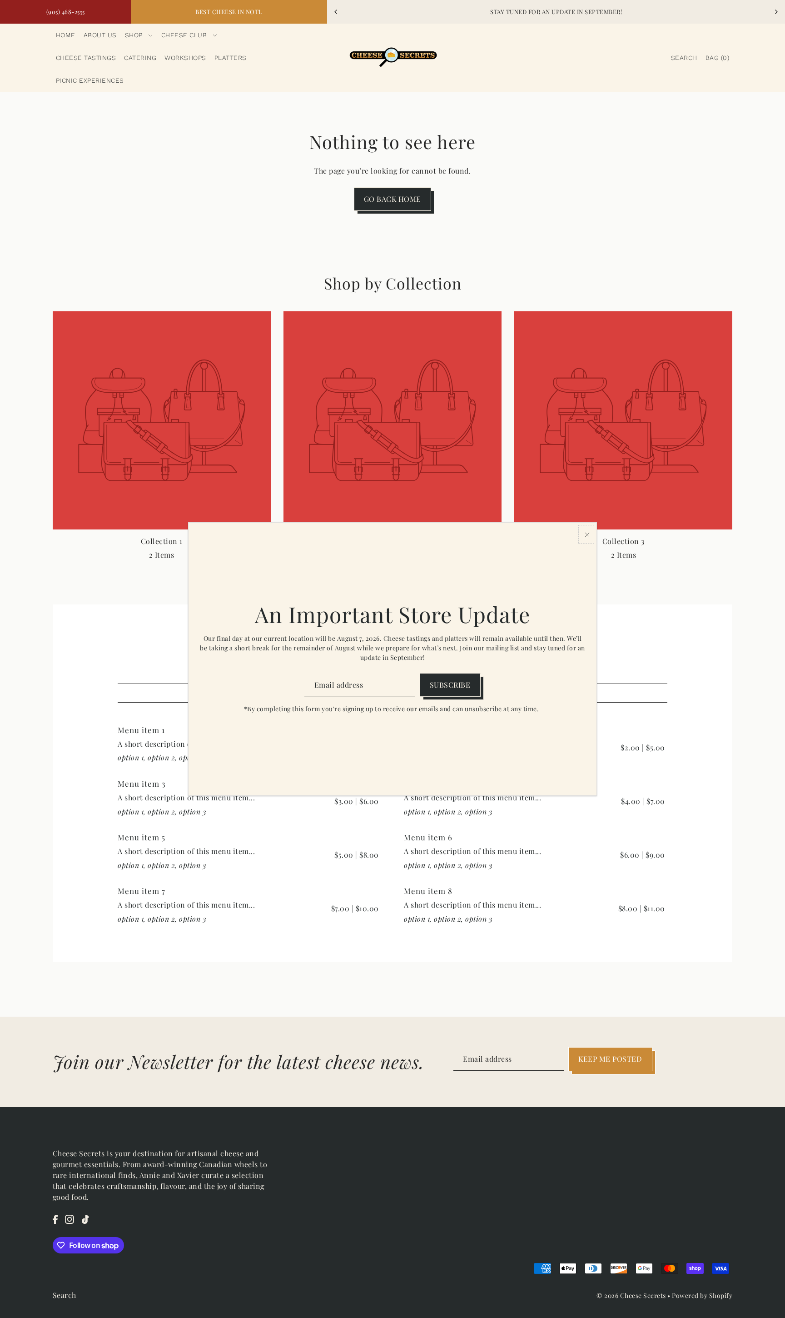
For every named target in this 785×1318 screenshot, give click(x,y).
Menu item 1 (141, 730)
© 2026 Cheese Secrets (631, 1295)
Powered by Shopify (702, 1295)
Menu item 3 (142, 784)
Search (64, 1295)
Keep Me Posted (610, 1058)
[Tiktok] (85, 1218)
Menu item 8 (428, 891)
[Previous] (336, 12)
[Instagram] (69, 1218)
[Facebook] (55, 1218)
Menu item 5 (141, 837)
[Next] (776, 12)
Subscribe (450, 684)
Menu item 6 (428, 837)
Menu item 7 (141, 891)
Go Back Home (392, 199)
